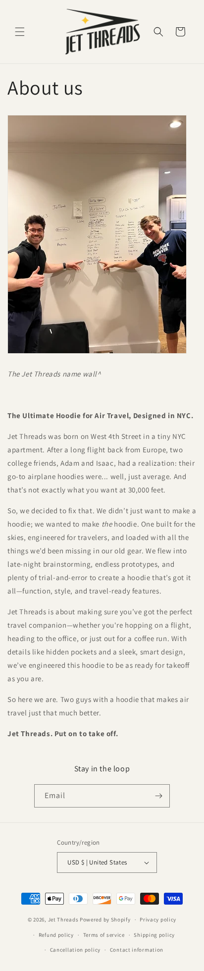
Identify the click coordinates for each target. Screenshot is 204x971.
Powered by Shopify (105, 919)
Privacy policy (158, 919)
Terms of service (104, 934)
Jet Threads (63, 919)
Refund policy (56, 934)
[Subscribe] (158, 796)
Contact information (136, 949)
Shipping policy (154, 934)
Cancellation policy (75, 949)
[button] (20, 32)
